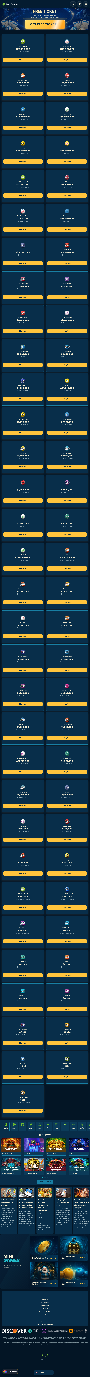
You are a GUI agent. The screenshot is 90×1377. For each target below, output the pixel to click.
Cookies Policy (45, 1305)
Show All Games (45, 1182)
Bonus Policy (45, 1308)
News (45, 1293)
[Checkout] (80, 4)
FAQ (45, 1314)
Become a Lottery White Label (45, 1324)
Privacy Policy (45, 1302)
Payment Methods (45, 1321)
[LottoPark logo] (10, 4)
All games (46, 1134)
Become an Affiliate (45, 1318)
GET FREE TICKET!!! (45, 24)
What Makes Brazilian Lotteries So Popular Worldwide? (43, 1205)
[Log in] (73, 4)
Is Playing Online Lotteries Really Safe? (62, 1202)
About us (45, 1296)
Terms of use (45, 1299)
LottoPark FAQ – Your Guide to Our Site (8, 1202)
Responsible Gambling (45, 1311)
